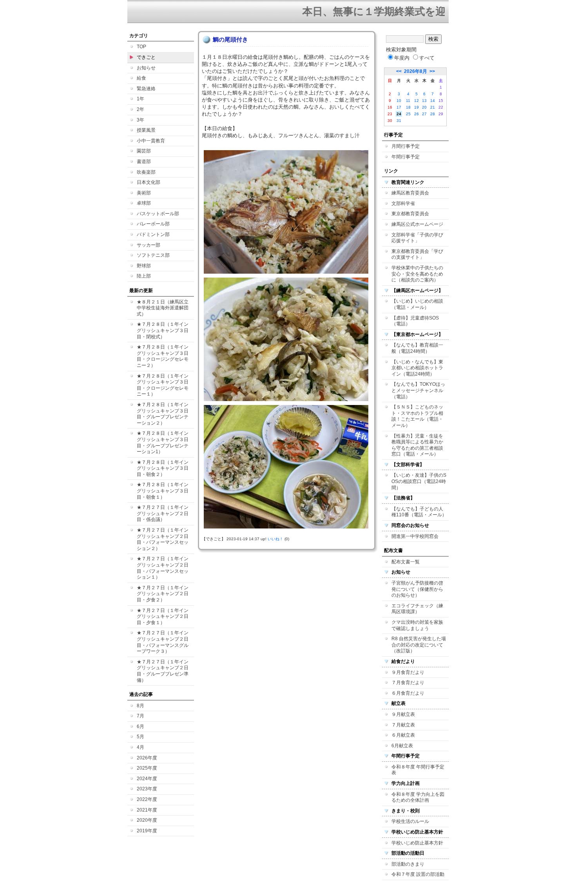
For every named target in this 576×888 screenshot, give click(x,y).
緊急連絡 (146, 88)
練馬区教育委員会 (410, 193)
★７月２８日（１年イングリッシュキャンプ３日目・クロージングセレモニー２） (162, 356)
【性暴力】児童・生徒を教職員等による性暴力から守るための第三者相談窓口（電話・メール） (417, 445)
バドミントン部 (153, 234)
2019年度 (147, 831)
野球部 (144, 266)
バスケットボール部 (158, 213)
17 (399, 107)
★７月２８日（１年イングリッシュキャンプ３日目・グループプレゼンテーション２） (162, 414)
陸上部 (144, 276)
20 (424, 107)
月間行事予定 (405, 146)
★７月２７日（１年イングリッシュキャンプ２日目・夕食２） (162, 594)
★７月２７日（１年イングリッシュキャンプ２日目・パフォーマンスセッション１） (162, 568)
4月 (140, 747)
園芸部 (144, 151)
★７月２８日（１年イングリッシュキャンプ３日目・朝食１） (162, 490)
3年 (140, 120)
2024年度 (147, 778)
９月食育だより (407, 672)
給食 (141, 78)
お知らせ (146, 68)
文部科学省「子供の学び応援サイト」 (417, 238)
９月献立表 (403, 714)
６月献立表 (403, 735)
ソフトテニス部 (153, 255)
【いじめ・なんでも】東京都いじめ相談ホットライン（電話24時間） (417, 368)
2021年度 (147, 810)
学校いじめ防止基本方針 (417, 843)
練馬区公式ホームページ (417, 224)
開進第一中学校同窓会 (414, 536)
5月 (140, 736)
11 (408, 100)
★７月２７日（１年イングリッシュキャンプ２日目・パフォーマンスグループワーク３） (162, 642)
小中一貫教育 (151, 140)
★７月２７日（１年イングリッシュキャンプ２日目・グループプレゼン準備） (162, 671)
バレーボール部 (153, 224)
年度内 (401, 58)
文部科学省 (403, 203)
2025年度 (147, 768)
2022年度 (147, 799)
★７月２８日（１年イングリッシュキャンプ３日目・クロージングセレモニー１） (162, 385)
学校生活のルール (410, 821)
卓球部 (144, 203)
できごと (146, 57)
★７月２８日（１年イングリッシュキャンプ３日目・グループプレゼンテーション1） (162, 442)
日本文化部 (148, 182)
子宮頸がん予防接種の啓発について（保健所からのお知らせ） (417, 589)
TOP (141, 46)
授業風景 (146, 130)
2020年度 (147, 820)
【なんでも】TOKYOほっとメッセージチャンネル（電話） (418, 390)
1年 (140, 99)
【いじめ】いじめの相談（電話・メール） (417, 304)
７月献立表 (403, 725)
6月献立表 (402, 745)
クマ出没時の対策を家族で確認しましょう (417, 625)
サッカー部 (148, 245)
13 (424, 100)
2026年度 (147, 758)
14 (432, 100)
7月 (140, 716)
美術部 (144, 193)
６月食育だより (407, 693)
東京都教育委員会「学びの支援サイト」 (417, 254)
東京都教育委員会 (410, 213)
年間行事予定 (405, 157)
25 (408, 114)
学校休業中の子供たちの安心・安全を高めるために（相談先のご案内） (417, 274)
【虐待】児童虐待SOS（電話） (415, 321)
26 (416, 114)
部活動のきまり (407, 864)
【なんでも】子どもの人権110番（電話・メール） (419, 512)
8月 (140, 705)
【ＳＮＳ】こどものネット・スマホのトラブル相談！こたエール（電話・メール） (417, 416)
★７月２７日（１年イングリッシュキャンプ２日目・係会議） (162, 513)
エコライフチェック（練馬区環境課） (417, 609)
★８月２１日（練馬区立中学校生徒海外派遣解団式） (162, 308)
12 (416, 100)
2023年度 (147, 789)
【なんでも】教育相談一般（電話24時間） (417, 348)
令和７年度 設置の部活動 (417, 874)
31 (399, 120)
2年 (140, 109)
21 (432, 107)
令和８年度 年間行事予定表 (417, 770)
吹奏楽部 (146, 172)
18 (408, 107)
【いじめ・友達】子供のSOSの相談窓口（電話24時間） (418, 481)
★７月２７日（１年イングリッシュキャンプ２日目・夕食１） (162, 616)
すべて (427, 58)
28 (432, 114)
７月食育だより (407, 682)
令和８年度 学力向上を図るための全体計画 (417, 797)
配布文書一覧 (405, 562)
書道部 (144, 161)
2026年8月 (415, 71)
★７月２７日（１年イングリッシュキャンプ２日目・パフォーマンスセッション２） (162, 539)
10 (399, 100)
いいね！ (275, 539)
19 (416, 107)
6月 (140, 726)
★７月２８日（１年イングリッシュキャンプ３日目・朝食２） (162, 468)
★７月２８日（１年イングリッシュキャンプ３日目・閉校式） (162, 330)
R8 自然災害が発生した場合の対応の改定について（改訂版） (418, 645)
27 (424, 114)
